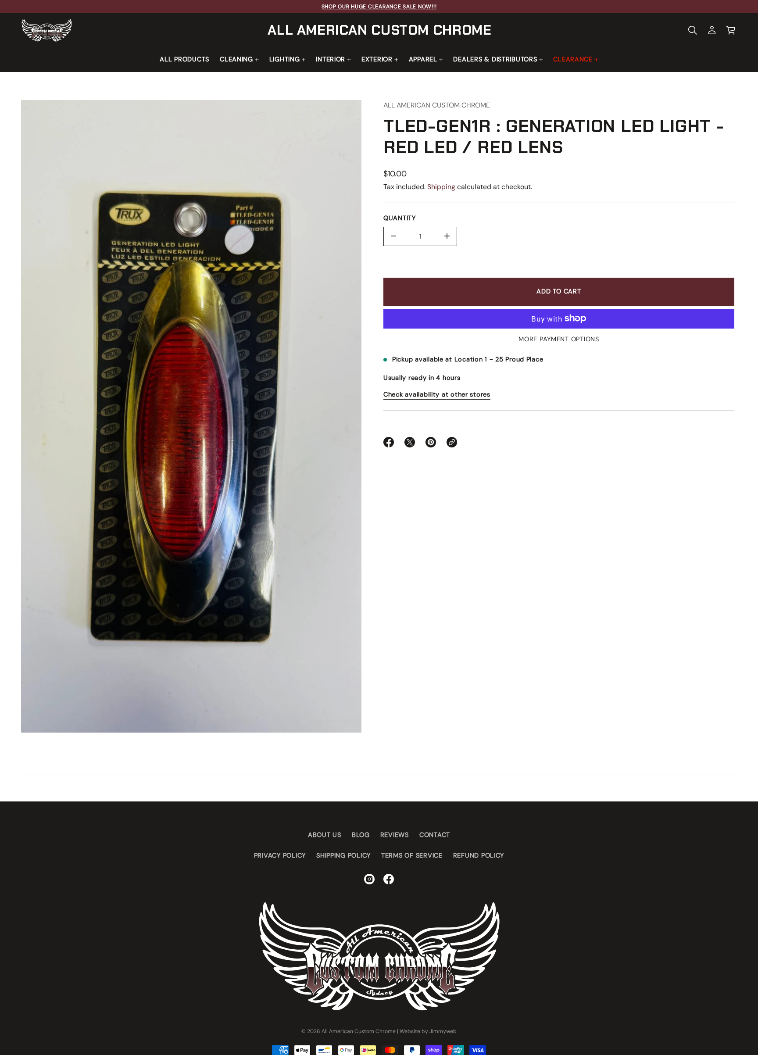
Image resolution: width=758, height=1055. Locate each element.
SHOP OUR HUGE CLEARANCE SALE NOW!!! (379, 6)
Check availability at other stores (436, 394)
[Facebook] (388, 879)
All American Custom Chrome (379, 30)
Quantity (399, 217)
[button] (692, 30)
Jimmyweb (443, 1031)
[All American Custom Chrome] (46, 30)
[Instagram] (369, 879)
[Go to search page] (692, 30)
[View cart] (731, 30)
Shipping (441, 186)
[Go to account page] (712, 30)
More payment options (558, 339)
